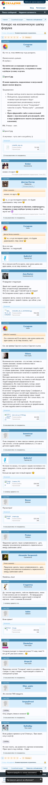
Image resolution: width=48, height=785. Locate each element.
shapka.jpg (15, 516)
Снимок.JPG (16, 481)
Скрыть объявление (41, 772)
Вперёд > (28, 37)
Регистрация (41, 8)
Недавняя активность (27, 12)
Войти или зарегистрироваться (34, 2)
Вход (32, 8)
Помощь (43, 774)
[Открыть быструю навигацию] (45, 19)
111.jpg (14, 628)
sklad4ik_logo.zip (17, 145)
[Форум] (4, 8)
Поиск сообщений (9, 12)
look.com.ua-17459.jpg (19, 415)
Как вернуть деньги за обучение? (20, 780)
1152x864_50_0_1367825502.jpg (22, 311)
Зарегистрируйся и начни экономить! (22, 773)
